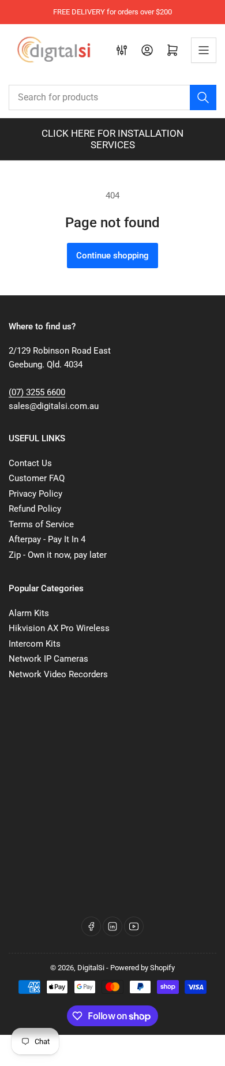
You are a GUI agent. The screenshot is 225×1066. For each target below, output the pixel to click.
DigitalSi (90, 967)
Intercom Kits (35, 644)
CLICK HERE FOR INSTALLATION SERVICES (112, 139)
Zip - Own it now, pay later (58, 555)
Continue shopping (112, 255)
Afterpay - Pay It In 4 (47, 539)
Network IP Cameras (48, 659)
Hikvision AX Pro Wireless (59, 628)
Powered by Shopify (142, 967)
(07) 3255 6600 (37, 392)
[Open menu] (203, 50)
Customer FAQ (37, 478)
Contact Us (30, 463)
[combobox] (112, 97)
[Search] (203, 97)
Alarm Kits (29, 613)
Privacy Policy (35, 494)
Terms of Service (41, 524)
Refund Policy (35, 509)
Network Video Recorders (58, 674)
